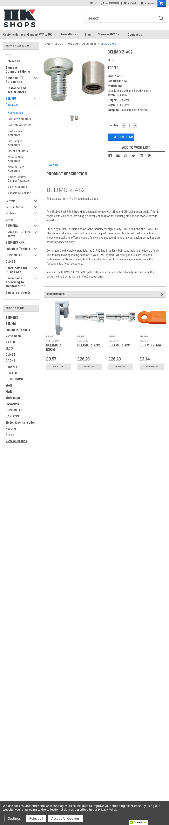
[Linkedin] (141, 155)
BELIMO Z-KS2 (88, 345)
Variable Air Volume (19, 193)
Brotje (10, 435)
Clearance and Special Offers (16, 90)
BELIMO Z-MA (150, 345)
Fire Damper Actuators (15, 143)
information (67, 34)
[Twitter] (133, 155)
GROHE (10, 361)
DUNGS (10, 262)
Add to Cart (59, 366)
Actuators (12, 105)
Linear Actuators (18, 151)
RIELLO (10, 342)
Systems (11, 213)
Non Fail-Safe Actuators (16, 169)
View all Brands (16, 441)
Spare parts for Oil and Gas (16, 270)
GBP (92, 3)
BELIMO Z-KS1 (119, 345)
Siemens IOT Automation (14, 80)
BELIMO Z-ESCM (54, 347)
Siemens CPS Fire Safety (18, 234)
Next (162, 294)
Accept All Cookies (65, 818)
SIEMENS (12, 226)
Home (46, 44)
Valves (9, 219)
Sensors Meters (15, 207)
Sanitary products (18, 292)
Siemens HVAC (108, 34)
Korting (11, 429)
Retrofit (10, 201)
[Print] (125, 155)
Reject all (36, 818)
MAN (9, 392)
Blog (88, 34)
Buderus (11, 367)
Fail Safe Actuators (19, 119)
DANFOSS (12, 416)
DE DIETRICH (14, 379)
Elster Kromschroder (20, 422)
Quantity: (113, 125)
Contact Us (135, 34)
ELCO (9, 348)
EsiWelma (12, 404)
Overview (53, 165)
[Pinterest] (149, 155)
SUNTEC (11, 373)
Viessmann (13, 336)
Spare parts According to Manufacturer (15, 282)
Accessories (15, 113)
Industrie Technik (18, 249)
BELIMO (11, 98)
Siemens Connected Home (18, 69)
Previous (159, 294)
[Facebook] (110, 155)
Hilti (8, 55)
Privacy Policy (107, 809)
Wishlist (132, 3)
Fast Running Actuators (15, 133)
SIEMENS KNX (15, 242)
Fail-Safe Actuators (19, 125)
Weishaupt (13, 398)
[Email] (118, 155)
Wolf (9, 385)
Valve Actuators (17, 187)
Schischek (13, 61)
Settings (14, 818)
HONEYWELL (14, 255)
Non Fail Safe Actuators (16, 159)
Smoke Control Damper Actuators (19, 178)
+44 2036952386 (112, 3)
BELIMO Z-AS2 (108, 44)
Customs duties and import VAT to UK (27, 34)
